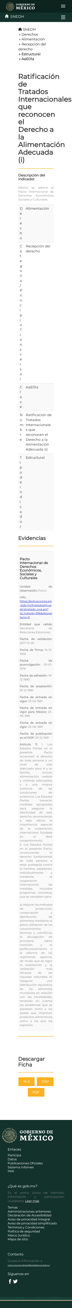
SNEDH (16, 16)
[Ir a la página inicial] (18, 6)
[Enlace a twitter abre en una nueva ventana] (15, 1281)
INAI (11, 1171)
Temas (13, 1207)
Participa (14, 1155)
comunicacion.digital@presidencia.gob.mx (29, 1265)
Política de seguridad (24, 1231)
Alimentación (33, 39)
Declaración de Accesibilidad (29, 1215)
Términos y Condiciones (26, 1227)
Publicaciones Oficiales (25, 1163)
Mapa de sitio (18, 1239)
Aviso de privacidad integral (29, 1219)
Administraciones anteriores (29, 1211)
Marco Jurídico (19, 1235)
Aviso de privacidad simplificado (32, 1223)
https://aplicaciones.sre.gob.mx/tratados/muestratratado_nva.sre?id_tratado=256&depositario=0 (36, 609)
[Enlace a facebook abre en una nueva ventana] (10, 1281)
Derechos (30, 34)
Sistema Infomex (21, 1167)
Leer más (32, 1201)
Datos (12, 1159)
